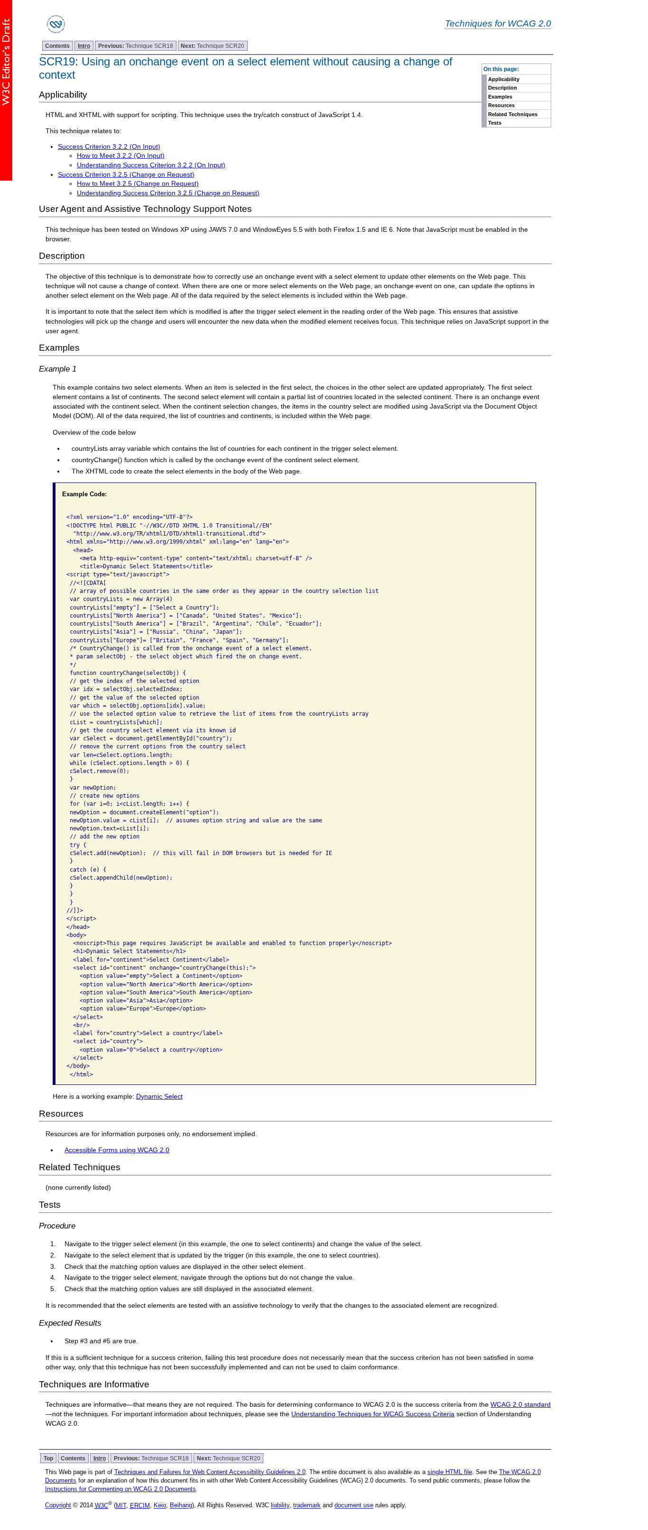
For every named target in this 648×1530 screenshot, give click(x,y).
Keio (160, 1505)
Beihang (181, 1505)
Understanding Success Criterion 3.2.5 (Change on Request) (168, 193)
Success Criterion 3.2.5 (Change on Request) (126, 174)
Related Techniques (512, 114)
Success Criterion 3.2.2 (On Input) (109, 146)
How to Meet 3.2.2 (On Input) (121, 155)
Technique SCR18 (135, 46)
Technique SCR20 (212, 46)
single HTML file (449, 1471)
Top (48, 1458)
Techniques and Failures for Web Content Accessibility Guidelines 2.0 (209, 1471)
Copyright (58, 1505)
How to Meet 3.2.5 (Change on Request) (138, 183)
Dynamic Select (159, 1096)
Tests (494, 123)
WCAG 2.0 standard (521, 1404)
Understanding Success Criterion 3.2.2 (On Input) (151, 165)
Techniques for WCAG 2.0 (498, 23)
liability (280, 1505)
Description (502, 88)
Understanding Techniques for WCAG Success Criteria (372, 1414)
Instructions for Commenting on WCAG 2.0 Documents (120, 1489)
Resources (501, 105)
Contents (57, 46)
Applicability (503, 79)
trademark (307, 1505)
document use (353, 1505)
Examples (500, 97)
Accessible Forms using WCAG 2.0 (117, 1150)
